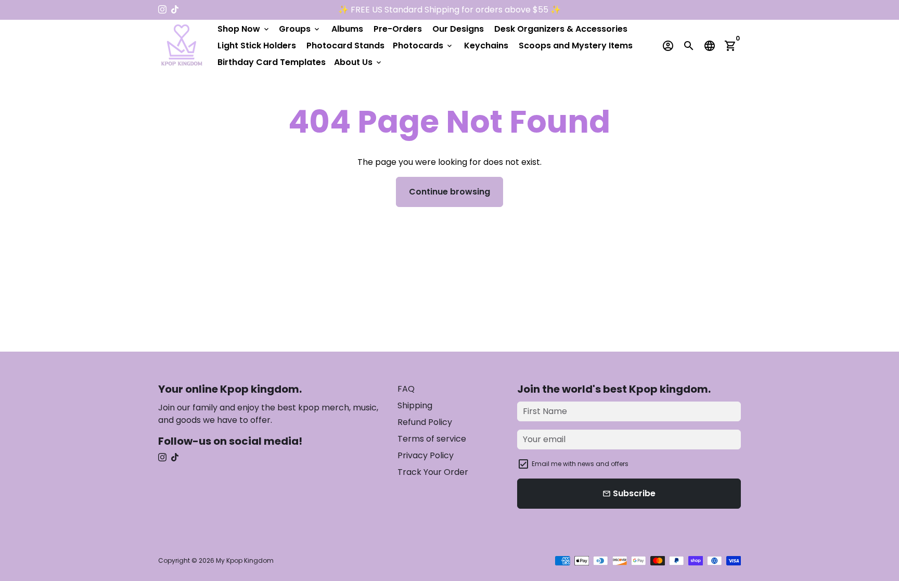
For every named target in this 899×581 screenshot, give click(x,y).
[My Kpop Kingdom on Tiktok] (175, 10)
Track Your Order (432, 472)
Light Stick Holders (256, 45)
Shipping (414, 405)
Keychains (486, 45)
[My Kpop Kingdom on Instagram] (162, 10)
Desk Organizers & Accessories (560, 29)
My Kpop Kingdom (245, 560)
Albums (347, 29)
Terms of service (431, 439)
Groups (300, 29)
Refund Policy (424, 422)
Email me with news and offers (580, 463)
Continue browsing (449, 192)
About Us (358, 62)
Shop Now (244, 29)
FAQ (406, 389)
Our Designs (458, 29)
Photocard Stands (345, 45)
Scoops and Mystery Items (576, 45)
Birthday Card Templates (271, 62)
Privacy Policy (425, 455)
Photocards (423, 45)
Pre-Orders (398, 29)
